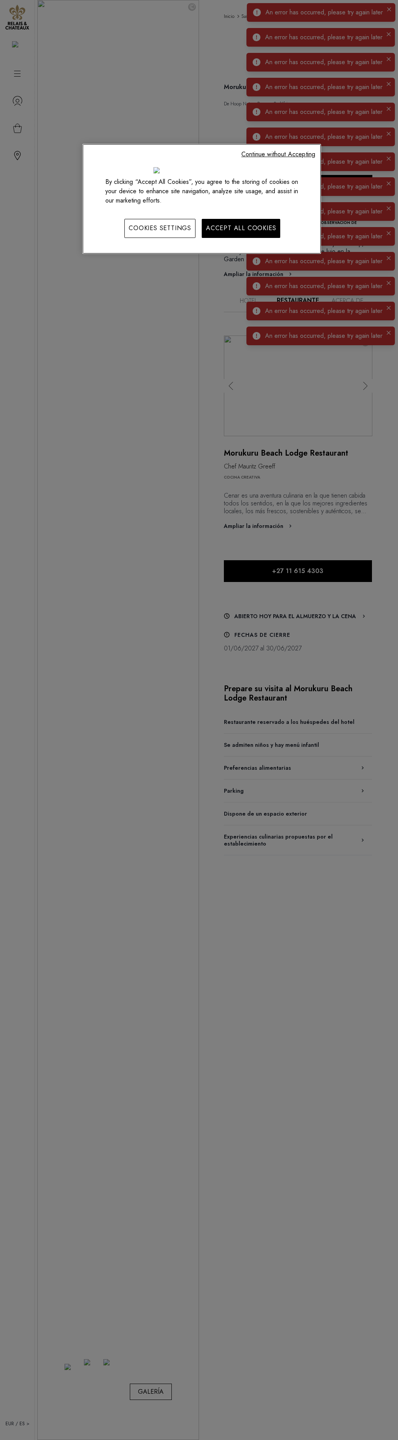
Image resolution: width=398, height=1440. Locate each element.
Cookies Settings (160, 228)
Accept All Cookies (241, 228)
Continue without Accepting (278, 154)
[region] (201, 198)
